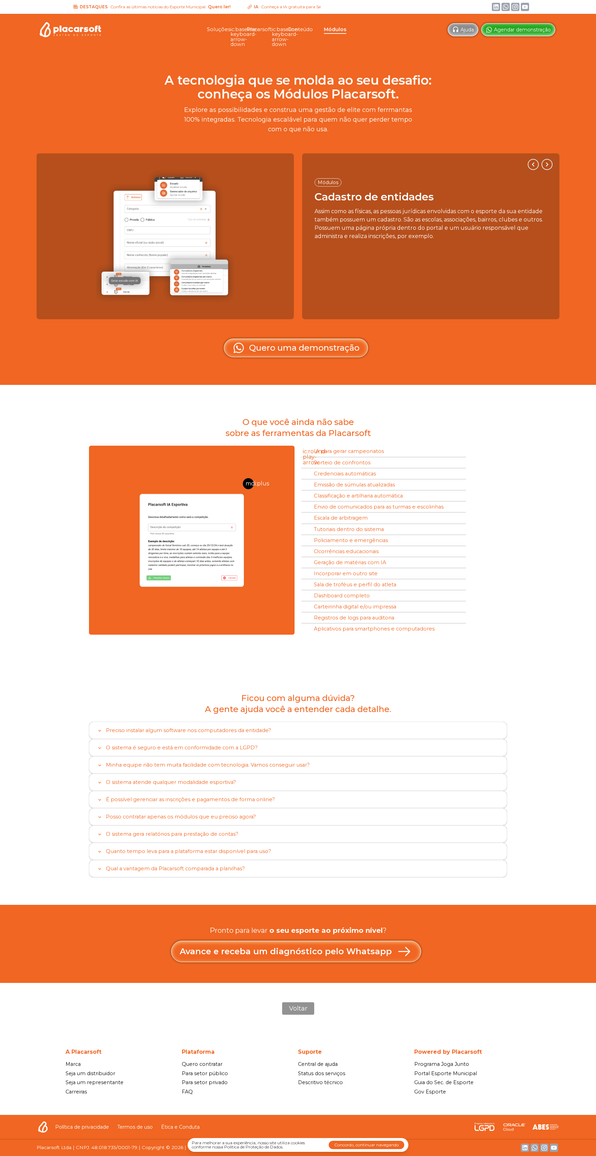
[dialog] (298, 1145)
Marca (73, 1064)
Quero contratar (202, 1064)
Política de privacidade (82, 1127)
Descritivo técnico (320, 1082)
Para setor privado (205, 1082)
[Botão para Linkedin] (496, 7)
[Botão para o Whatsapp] (505, 7)
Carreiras (76, 1092)
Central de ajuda (318, 1064)
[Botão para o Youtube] (525, 7)
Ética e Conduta (180, 1127)
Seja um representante (94, 1082)
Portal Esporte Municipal (445, 1073)
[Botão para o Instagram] (515, 7)
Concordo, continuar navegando (366, 1144)
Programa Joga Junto (441, 1064)
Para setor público (205, 1073)
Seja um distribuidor (90, 1073)
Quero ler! (193, 7)
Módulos (335, 29)
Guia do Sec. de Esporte (444, 1082)
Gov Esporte (430, 1092)
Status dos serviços (321, 1073)
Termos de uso (135, 1127)
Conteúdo (300, 29)
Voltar (298, 1008)
